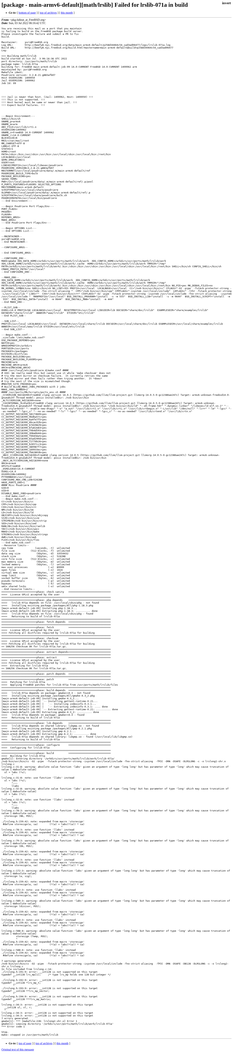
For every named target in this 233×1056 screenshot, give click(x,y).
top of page (25, 1043)
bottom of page (27, 12)
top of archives (48, 12)
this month (67, 12)
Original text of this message (17, 1049)
